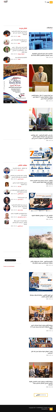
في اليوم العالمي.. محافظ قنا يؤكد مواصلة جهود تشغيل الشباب (41, 296)
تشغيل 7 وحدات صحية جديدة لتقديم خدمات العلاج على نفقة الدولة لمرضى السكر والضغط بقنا (41, 182)
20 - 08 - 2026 (49, 101)
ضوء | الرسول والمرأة (22, 197)
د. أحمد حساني (21, 170)
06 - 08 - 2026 (49, 387)
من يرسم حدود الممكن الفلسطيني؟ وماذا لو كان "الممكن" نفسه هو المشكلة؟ (19, 32)
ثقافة (19, 43)
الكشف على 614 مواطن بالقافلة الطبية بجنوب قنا (42, 216)
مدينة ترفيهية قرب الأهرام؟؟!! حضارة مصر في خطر (19, 214)
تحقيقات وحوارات (20, 54)
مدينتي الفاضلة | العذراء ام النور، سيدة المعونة (20, 183)
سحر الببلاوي (20, 226)
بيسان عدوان (20, 210)
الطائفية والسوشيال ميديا (21, 57)
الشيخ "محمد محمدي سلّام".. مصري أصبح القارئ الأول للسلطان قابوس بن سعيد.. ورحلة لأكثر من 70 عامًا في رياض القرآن (19, 49)
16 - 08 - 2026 (49, 219)
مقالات (19, 36)
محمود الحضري (20, 179)
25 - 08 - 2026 (13, 36)
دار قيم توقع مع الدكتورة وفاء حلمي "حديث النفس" (19, 40)
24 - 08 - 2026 (49, 57)
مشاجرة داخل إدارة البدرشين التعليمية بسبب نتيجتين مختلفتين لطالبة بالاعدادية (42, 54)
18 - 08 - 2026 (49, 140)
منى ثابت (19, 186)
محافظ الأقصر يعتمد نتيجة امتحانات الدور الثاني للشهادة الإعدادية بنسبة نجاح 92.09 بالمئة (41, 327)
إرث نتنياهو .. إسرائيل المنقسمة (20, 168)
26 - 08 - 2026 (13, 43)
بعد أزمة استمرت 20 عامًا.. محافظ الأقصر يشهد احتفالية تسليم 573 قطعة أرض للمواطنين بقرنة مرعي (42, 97)
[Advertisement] (28, 15)
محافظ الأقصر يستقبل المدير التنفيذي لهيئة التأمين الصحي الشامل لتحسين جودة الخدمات (41, 383)
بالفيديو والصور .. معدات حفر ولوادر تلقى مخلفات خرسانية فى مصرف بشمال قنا (41, 262)
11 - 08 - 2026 (49, 331)
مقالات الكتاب (22, 165)
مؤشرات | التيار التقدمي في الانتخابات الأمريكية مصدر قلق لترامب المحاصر (18, 176)
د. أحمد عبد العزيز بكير (22, 217)
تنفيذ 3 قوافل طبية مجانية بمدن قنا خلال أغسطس (42, 352)
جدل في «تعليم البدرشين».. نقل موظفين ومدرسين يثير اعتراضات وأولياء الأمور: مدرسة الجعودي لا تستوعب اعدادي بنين (42, 136)
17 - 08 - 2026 (49, 186)
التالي (38, 395)
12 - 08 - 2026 (49, 265)
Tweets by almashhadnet (8, 266)
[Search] (45, 2)
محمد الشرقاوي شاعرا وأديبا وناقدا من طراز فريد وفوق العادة (18, 191)
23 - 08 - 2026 (13, 170)
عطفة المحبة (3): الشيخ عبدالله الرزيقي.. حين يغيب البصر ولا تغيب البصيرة (19, 222)
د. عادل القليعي (21, 193)
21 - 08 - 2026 (13, 186)
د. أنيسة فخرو (20, 199)
